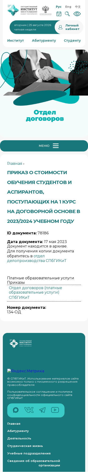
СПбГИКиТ (19, 297)
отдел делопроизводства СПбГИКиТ (36, 258)
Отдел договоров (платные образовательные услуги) (35, 290)
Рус (58, 6)
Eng (68, 6)
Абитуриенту (18, 431)
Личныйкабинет (72, 27)
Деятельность (19, 438)
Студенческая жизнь (25, 446)
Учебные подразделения (29, 453)
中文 (78, 6)
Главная (14, 163)
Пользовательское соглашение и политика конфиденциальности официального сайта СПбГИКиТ (39, 395)
